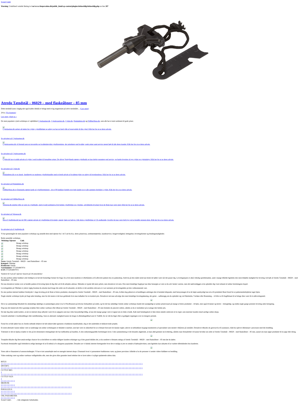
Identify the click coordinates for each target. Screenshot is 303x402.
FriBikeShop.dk (94, 121)
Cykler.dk (69, 121)
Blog (14, 400)
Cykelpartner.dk (44, 121)
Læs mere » (5, 117)
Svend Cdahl (6, 2)
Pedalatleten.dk (79, 121)
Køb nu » (13, 117)
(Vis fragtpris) (11, 113)
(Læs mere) (84, 109)
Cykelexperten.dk (57, 121)
